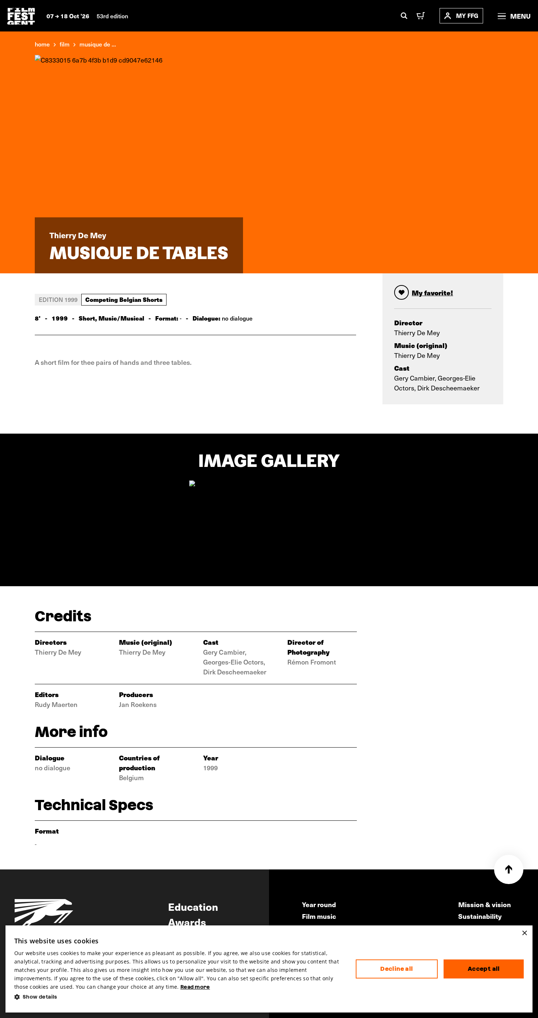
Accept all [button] (484, 968)
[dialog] (269, 969)
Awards (187, 921)
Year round (319, 904)
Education (193, 906)
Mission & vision (484, 904)
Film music (319, 916)
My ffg (467, 15)
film (65, 44)
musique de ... (97, 44)
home (42, 44)
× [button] (524, 933)
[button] (179, 997)
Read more (195, 987)
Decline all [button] (396, 968)
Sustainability (480, 916)
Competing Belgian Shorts (123, 299)
